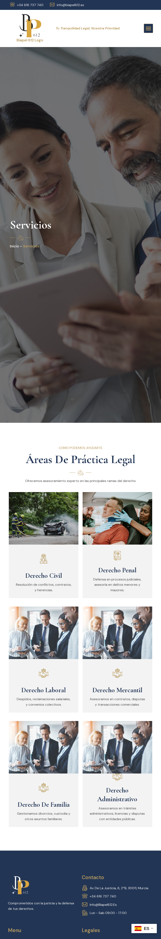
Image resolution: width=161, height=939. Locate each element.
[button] (148, 28)
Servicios (31, 246)
